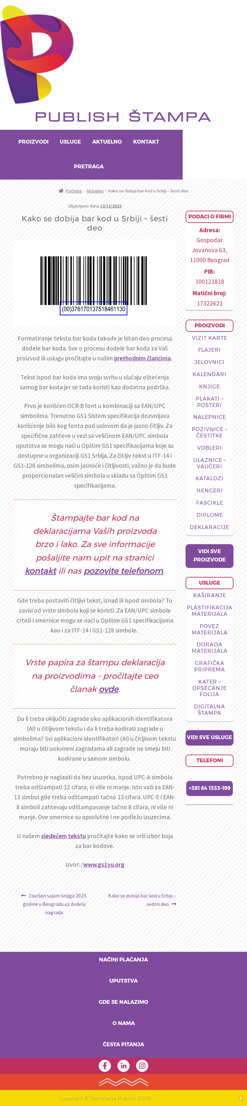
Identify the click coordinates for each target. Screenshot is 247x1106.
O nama (124, 1023)
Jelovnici (209, 362)
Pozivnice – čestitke (209, 432)
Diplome (210, 515)
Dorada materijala (210, 648)
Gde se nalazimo (123, 1002)
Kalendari (209, 374)
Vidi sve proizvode (210, 555)
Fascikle (209, 503)
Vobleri (209, 448)
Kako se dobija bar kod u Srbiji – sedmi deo (142, 899)
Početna (74, 191)
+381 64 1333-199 (210, 788)
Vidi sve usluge (209, 737)
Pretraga (89, 166)
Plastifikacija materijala (210, 611)
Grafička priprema (209, 666)
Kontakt (146, 142)
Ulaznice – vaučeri (209, 463)
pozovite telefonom (123, 571)
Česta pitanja (123, 1044)
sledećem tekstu (63, 836)
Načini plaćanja (123, 959)
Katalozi (210, 478)
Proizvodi (33, 142)
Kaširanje (209, 595)
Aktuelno (107, 142)
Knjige (209, 386)
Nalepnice (209, 417)
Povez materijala (210, 629)
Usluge (70, 142)
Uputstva (123, 981)
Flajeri (209, 350)
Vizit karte (209, 338)
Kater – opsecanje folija (209, 688)
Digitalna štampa (209, 710)
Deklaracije (209, 527)
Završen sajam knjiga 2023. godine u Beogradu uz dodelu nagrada (55, 904)
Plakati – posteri (210, 402)
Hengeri (210, 490)
